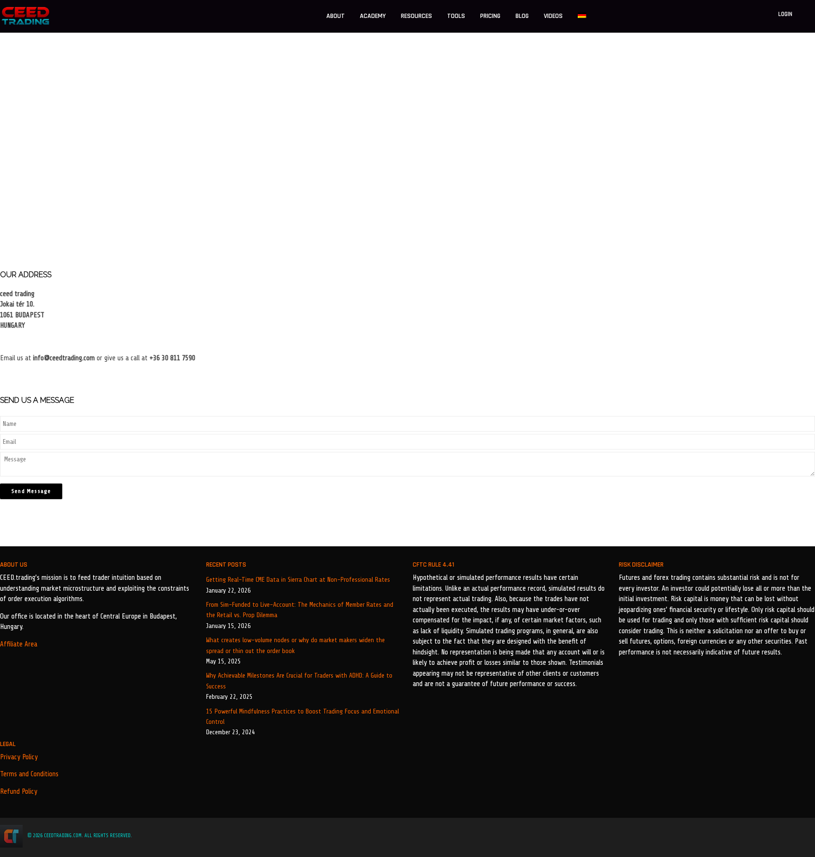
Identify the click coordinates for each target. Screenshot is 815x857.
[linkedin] (787, 835)
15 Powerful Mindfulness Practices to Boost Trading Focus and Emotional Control (302, 716)
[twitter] (774, 835)
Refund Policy (18, 792)
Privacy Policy (19, 757)
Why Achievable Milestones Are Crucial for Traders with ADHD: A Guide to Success (299, 680)
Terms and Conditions (29, 774)
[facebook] (760, 835)
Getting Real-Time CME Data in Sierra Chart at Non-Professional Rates (298, 579)
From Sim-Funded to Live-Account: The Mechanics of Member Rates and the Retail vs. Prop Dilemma (299, 610)
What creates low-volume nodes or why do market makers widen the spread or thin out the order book (295, 645)
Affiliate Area (18, 644)
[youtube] (812, 835)
